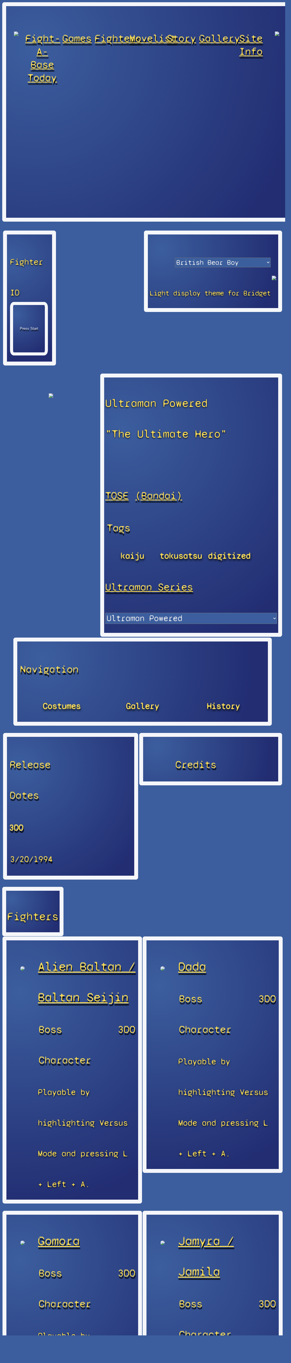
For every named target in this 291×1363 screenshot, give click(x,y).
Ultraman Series (149, 587)
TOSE (117, 495)
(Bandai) (158, 495)
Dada (192, 966)
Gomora (59, 1241)
